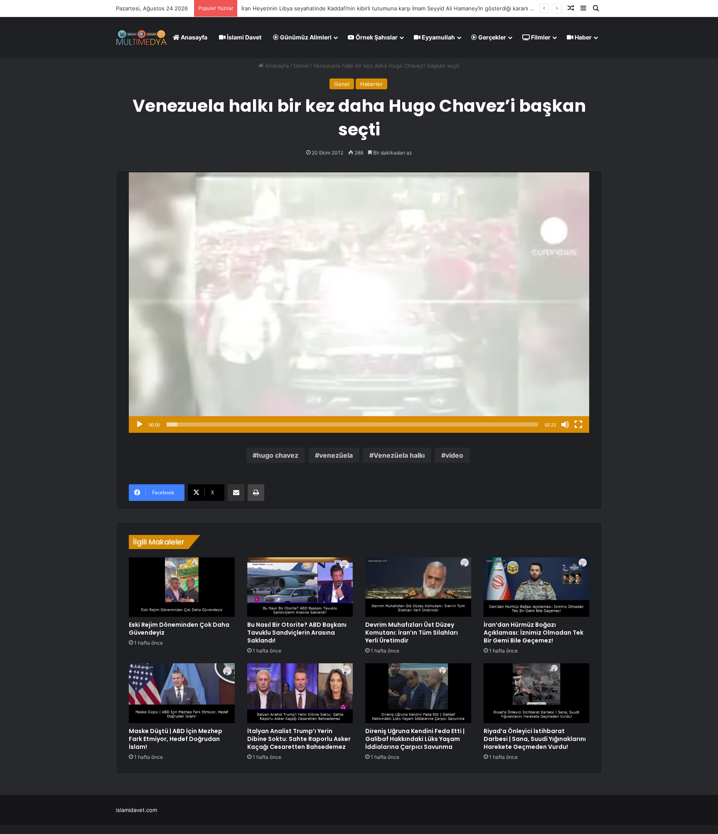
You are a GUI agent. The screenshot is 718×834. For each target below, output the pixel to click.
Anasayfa (193, 37)
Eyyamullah (437, 37)
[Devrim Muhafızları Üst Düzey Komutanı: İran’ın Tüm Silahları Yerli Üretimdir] (418, 587)
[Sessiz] (565, 424)
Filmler (540, 37)
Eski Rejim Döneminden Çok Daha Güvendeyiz (179, 629)
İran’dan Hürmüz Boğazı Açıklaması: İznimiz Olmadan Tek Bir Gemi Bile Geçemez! (533, 633)
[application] (359, 302)
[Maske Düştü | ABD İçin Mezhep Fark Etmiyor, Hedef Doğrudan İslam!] (182, 693)
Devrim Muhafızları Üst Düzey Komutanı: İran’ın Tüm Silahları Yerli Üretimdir (411, 633)
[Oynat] (139, 424)
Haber (582, 37)
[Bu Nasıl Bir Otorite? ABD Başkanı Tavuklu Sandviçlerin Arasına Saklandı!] (300, 587)
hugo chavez (277, 455)
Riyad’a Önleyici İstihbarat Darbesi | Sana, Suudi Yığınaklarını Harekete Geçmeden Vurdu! (535, 739)
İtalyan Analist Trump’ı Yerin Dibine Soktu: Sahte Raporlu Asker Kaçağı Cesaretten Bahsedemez (299, 739)
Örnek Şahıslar (376, 37)
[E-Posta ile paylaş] (236, 492)
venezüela (336, 455)
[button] (359, 302)
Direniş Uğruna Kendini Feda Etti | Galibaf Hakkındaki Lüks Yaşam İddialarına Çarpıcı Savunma (415, 739)
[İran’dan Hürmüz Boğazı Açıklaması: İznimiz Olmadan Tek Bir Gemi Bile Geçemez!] (537, 587)
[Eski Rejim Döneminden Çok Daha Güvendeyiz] (182, 587)
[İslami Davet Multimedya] (141, 37)
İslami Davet (243, 37)
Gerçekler (491, 37)
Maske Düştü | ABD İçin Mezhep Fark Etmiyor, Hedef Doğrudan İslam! (175, 739)
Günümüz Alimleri (305, 37)
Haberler (371, 84)
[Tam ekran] (578, 424)
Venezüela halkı (399, 455)
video (454, 455)
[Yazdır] (256, 492)
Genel (301, 65)
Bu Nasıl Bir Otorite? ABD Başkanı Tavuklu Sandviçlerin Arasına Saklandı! (297, 633)
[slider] (352, 424)
